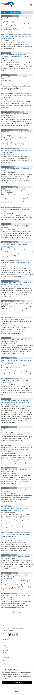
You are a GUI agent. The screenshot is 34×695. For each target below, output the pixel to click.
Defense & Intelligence (7, 148)
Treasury (15, 16)
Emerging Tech (5, 242)
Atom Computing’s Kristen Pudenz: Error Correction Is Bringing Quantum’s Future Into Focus (15, 56)
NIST (21, 111)
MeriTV (5, 653)
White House (5, 166)
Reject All (17, 691)
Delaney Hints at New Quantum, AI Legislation (15, 557)
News (4, 642)
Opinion (5, 647)
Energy (14, 187)
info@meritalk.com (8, 630)
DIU (16, 148)
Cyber (4, 666)
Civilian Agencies (6, 16)
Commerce (15, 111)
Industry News (5, 52)
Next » (20, 612)
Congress (4, 75)
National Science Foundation (20, 93)
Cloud (4, 663)
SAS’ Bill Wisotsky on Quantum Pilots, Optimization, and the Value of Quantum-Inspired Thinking (16, 321)
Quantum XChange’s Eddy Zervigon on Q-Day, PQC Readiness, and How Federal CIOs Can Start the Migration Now (17, 449)
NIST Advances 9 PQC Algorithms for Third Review (16, 303)
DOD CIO (17, 207)
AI (3, 660)
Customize (17, 687)
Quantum (14, 242)
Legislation (12, 75)
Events (4, 645)
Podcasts (5, 650)
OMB (12, 166)
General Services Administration (20, 34)
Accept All (17, 682)
